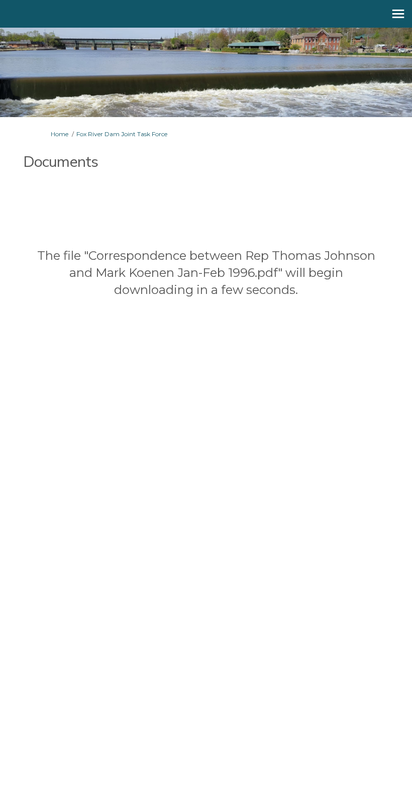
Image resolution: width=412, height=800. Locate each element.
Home (59, 134)
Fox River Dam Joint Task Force (121, 134)
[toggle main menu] (398, 14)
